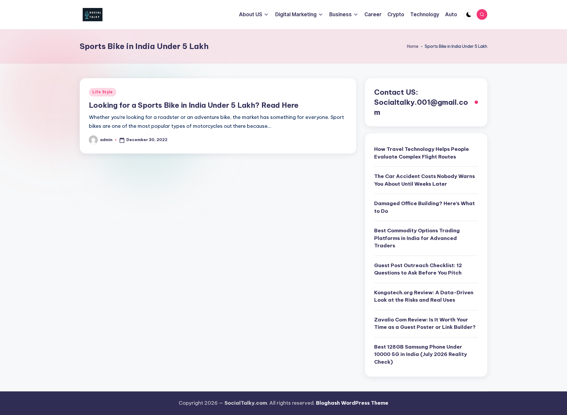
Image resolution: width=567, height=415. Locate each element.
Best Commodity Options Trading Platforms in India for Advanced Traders (417, 238)
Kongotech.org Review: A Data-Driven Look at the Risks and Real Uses (423, 296)
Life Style (102, 92)
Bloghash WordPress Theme (352, 403)
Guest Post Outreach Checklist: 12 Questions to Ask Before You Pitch (418, 269)
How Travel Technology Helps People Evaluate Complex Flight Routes (421, 153)
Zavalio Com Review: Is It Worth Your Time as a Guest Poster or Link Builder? (425, 323)
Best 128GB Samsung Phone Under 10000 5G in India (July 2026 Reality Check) (420, 354)
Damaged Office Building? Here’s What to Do (424, 207)
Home (412, 46)
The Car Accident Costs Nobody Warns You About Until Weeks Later (424, 180)
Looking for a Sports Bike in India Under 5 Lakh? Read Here (194, 105)
